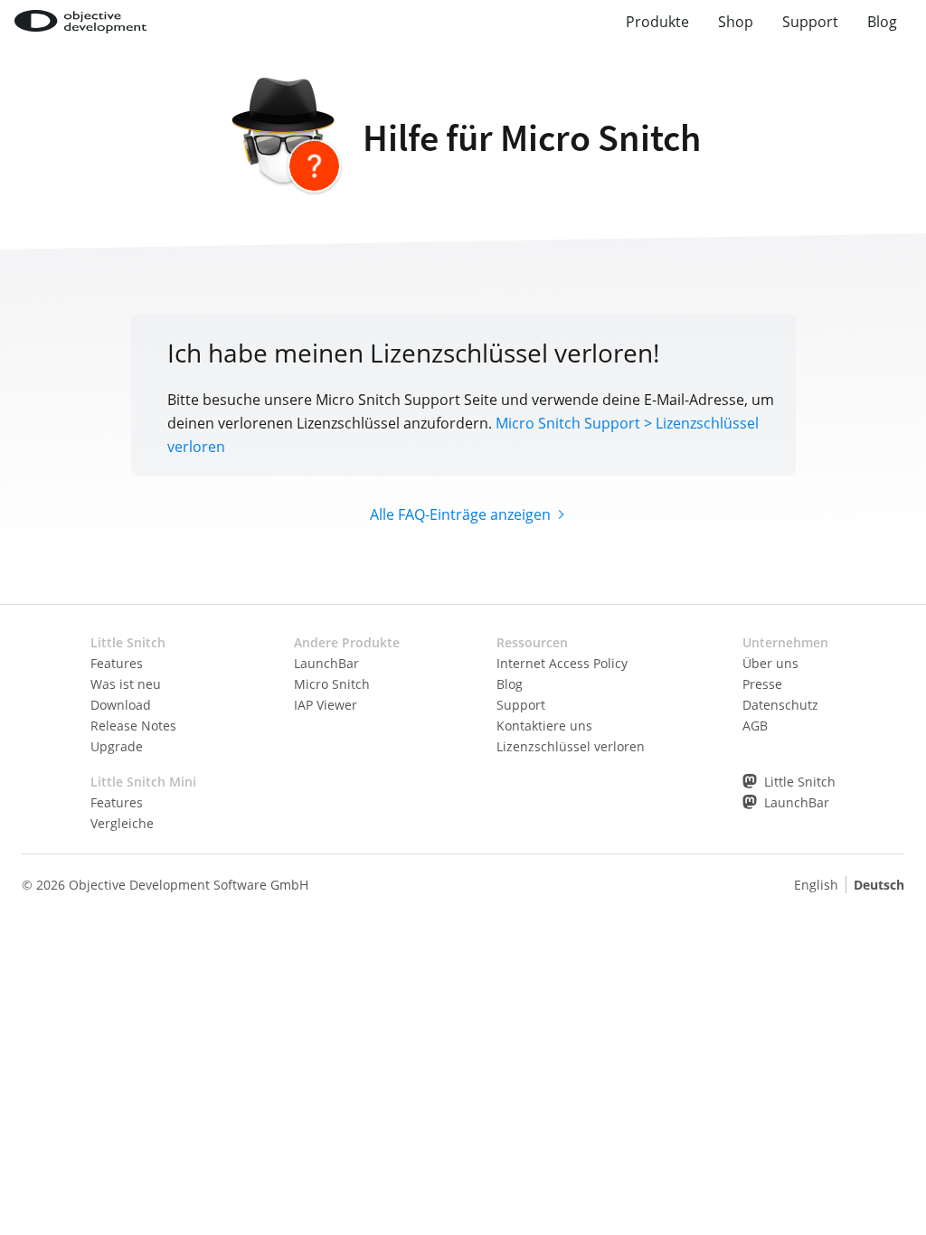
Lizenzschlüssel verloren (570, 746)
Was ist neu (125, 684)
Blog (882, 22)
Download (120, 704)
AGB (755, 725)
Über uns (770, 663)
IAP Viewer (325, 704)
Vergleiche (122, 823)
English (816, 884)
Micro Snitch (332, 684)
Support (810, 22)
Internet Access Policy (562, 663)
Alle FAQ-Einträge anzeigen (460, 514)
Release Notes (133, 725)
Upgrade (116, 746)
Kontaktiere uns (544, 725)
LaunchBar (326, 663)
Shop (735, 22)
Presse (762, 684)
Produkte (657, 22)
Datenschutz (780, 704)
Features (116, 663)
